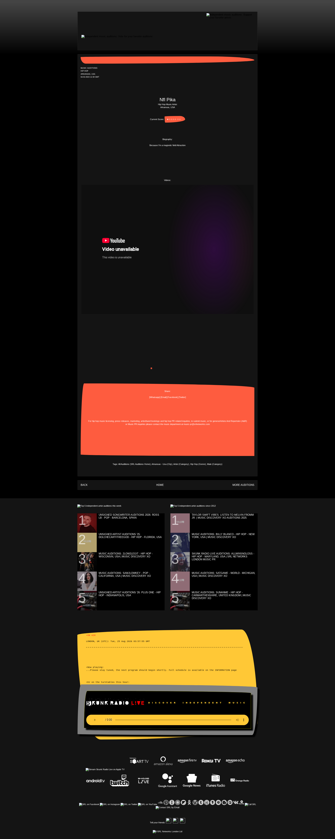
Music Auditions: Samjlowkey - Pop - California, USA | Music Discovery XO (125, 574)
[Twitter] (182, 397)
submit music (199, 421)
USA (173, 107)
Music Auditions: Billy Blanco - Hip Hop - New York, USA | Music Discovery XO (223, 536)
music (166, 424)
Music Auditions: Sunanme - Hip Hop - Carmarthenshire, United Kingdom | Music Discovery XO (221, 595)
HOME (160, 485)
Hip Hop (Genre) (198, 464)
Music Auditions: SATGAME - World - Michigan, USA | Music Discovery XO (223, 574)
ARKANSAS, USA (88, 74)
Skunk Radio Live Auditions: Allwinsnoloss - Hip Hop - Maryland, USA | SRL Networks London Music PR (223, 556)
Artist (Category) (181, 464)
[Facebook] (172, 397)
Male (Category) (214, 464)
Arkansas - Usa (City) (162, 464)
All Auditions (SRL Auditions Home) (134, 464)
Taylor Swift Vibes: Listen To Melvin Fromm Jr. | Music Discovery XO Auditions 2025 (223, 516)
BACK (84, 485)
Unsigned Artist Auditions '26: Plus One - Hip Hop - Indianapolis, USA (130, 594)
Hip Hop (162, 104)
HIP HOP (84, 71)
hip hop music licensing (103, 421)
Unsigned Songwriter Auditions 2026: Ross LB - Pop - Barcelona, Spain (129, 516)
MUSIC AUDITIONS (89, 68)
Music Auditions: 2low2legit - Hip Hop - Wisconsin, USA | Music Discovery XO (126, 555)
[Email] (164, 397)
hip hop (167, 421)
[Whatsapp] (154, 397)
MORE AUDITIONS (243, 485)
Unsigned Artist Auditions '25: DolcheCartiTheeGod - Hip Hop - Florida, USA (130, 536)
